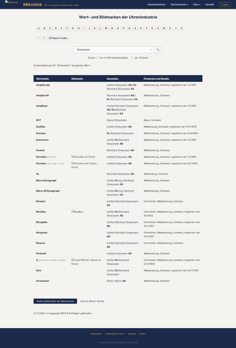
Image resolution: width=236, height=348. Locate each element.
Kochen (132, 333)
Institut (111, 84)
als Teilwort (141, 57)
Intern (143, 333)
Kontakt (209, 4)
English (225, 4)
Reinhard (112, 88)
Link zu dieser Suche (92, 301)
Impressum (96, 333)
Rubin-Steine (114, 280)
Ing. (121, 180)
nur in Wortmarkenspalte (114, 57)
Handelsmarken (156, 4)
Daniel (110, 120)
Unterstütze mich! (115, 333)
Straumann (121, 84)
